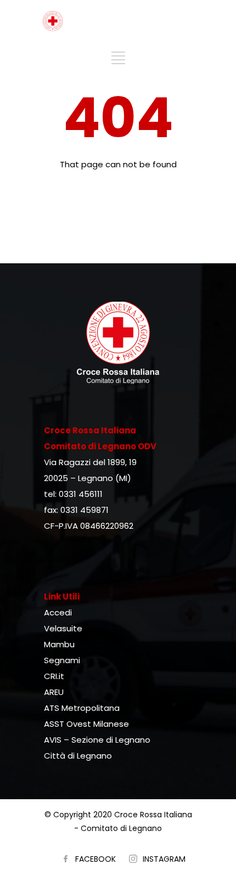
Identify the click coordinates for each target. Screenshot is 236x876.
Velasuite (63, 628)
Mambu (59, 644)
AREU (54, 692)
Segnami (62, 660)
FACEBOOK (95, 859)
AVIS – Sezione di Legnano (97, 739)
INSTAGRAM (164, 859)
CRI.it (54, 676)
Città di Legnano (78, 755)
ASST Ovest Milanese (86, 724)
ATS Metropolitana (82, 708)
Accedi (58, 612)
